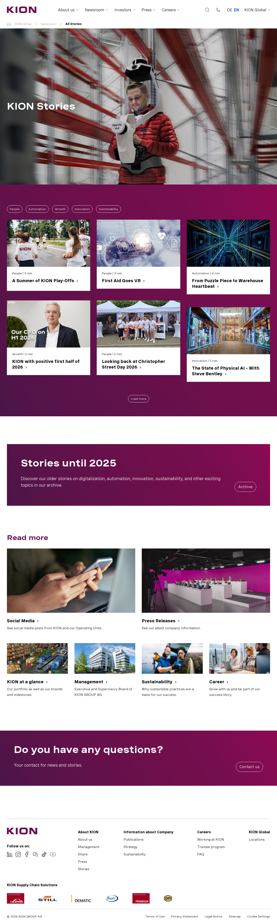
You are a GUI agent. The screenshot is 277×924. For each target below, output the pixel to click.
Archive (245, 486)
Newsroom (48, 24)
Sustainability (108, 209)
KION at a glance (26, 681)
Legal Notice (213, 916)
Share (83, 854)
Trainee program (211, 847)
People (14, 209)
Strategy (131, 847)
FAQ (200, 854)
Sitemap (235, 916)
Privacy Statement (184, 916)
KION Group (23, 24)
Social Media (21, 620)
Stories (83, 869)
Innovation (82, 209)
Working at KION (210, 839)
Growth (60, 209)
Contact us (249, 766)
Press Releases (159, 620)
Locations (257, 839)
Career (217, 681)
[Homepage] (20, 10)
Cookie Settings (258, 916)
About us (85, 839)
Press (82, 862)
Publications (134, 839)
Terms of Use (155, 916)
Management (89, 681)
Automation (37, 209)
